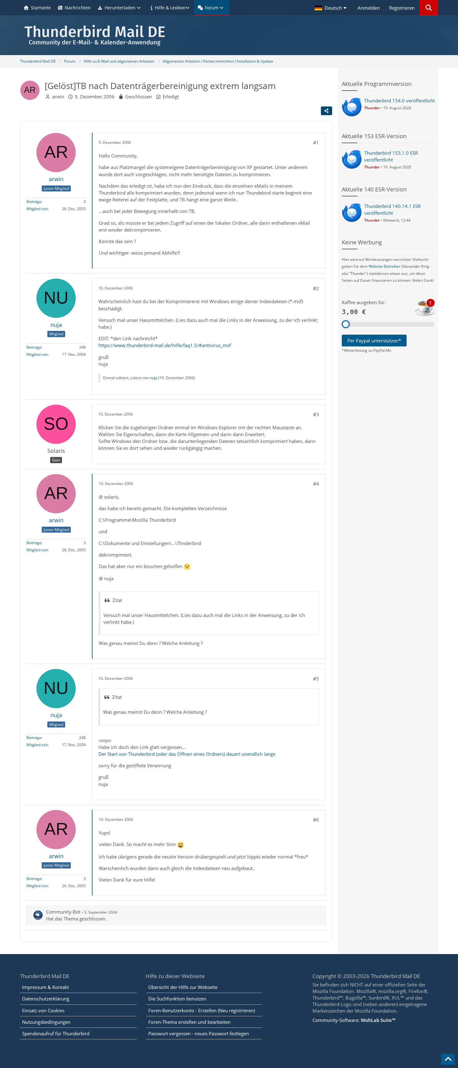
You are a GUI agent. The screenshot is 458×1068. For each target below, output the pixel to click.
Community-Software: (353, 1020)
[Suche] (428, 8)
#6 (316, 819)
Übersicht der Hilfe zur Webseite (182, 987)
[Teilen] (326, 110)
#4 (316, 484)
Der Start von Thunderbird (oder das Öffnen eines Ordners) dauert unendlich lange (186, 754)
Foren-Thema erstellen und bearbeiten (189, 1022)
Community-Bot (63, 912)
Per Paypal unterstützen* (374, 340)
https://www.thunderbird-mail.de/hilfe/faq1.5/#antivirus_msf (164, 345)
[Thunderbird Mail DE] (229, 35)
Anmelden (369, 8)
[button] (331, 8)
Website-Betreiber (384, 266)
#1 (316, 142)
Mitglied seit (37, 208)
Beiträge (33, 201)
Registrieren (402, 8)
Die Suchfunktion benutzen (177, 998)
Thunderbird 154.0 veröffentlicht (399, 100)
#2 (316, 288)
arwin (58, 96)
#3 (316, 414)
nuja (153, 377)
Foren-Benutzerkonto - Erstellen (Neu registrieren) (201, 1010)
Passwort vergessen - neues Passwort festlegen (198, 1033)
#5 (316, 678)
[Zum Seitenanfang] (448, 1059)
